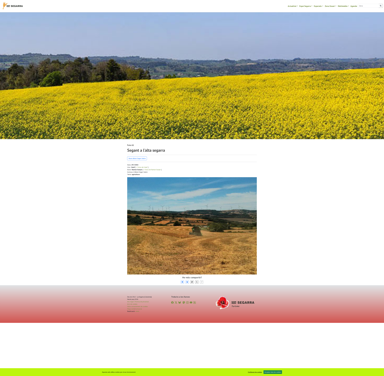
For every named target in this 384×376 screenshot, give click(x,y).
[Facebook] (182, 282)
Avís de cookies (132, 304)
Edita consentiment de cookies (137, 306)
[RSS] (194, 302)
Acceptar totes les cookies (272, 372)
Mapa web (130, 309)
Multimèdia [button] (342, 6)
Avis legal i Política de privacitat (138, 302)
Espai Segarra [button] (305, 6)
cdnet (137, 311)
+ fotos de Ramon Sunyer (152, 170)
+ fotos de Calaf (142, 167)
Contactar (138, 309)
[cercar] (381, 6)
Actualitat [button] (292, 6)
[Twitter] (196, 282)
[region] (192, 372)
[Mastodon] (192, 282)
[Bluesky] (187, 282)
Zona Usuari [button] (330, 6)
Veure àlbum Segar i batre (137, 158)
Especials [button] (318, 6)
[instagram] (187, 302)
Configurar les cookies (255, 372)
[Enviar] (201, 282)
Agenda (353, 6)
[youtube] (191, 302)
